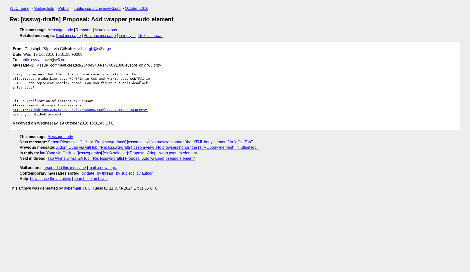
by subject (125, 173)
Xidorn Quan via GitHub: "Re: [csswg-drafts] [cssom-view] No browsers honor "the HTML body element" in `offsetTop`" (157, 147)
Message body (60, 30)
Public (63, 8)
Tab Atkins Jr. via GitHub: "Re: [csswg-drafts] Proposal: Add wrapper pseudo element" (121, 158)
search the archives (90, 179)
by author (144, 173)
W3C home (19, 8)
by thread (105, 173)
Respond (84, 30)
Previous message (99, 36)
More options (105, 30)
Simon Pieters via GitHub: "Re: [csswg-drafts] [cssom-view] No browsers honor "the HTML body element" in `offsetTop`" (151, 142)
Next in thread (150, 36)
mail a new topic (103, 168)
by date (88, 173)
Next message (68, 36)
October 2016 (136, 8)
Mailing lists (44, 8)
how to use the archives (50, 179)
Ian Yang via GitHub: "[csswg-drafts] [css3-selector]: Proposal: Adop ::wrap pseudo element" (119, 153)
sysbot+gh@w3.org (92, 49)
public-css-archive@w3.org (97, 8)
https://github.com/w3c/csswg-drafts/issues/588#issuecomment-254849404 (80, 110)
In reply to (127, 36)
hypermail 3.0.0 (77, 188)
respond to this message (65, 168)
